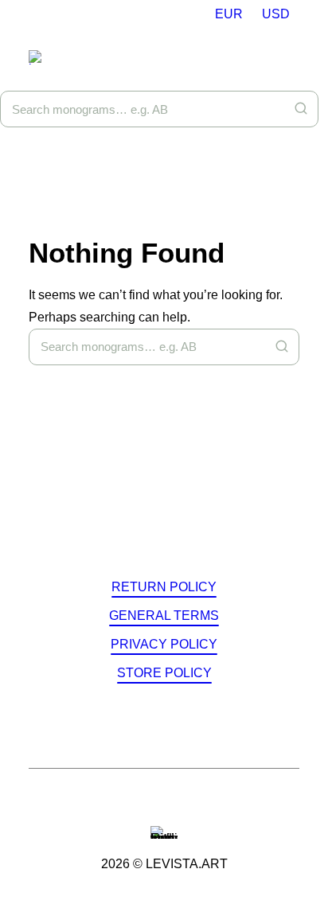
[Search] (300, 108)
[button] (164, 587)
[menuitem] (228, 14)
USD (276, 14)
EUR (229, 14)
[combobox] (159, 109)
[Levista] (41, 57)
